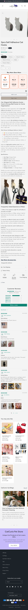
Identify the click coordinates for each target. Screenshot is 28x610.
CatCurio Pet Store (9, 605)
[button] (2, 5)
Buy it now (14, 98)
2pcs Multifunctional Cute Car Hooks (6, 436)
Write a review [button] (14, 305)
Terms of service (18, 607)
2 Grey (3, 57)
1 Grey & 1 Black (6, 62)
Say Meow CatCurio (7, 558)
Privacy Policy (6, 570)
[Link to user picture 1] (4, 325)
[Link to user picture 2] (11, 344)
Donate (5, 277)
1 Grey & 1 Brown (20, 57)
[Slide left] (11, 39)
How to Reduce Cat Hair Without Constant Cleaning (13, 509)
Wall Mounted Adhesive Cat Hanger (7, 478)
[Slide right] (16, 39)
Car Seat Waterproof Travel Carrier (19, 436)
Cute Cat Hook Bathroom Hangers (6, 457)
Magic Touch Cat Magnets (18, 457)
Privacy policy (11, 607)
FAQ (3, 561)
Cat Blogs (5, 555)
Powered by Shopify (16, 605)
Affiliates (4, 552)
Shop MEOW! (14, 545)
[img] (4, 313)
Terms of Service (6, 564)
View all (25, 488)
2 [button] (13, 413)
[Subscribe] (21, 581)
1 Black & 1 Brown (6, 60)
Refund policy (23, 605)
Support (4, 573)
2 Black (15, 60)
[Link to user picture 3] (18, 386)
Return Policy (5, 567)
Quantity (2, 65)
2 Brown (11, 57)
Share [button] (3, 282)
